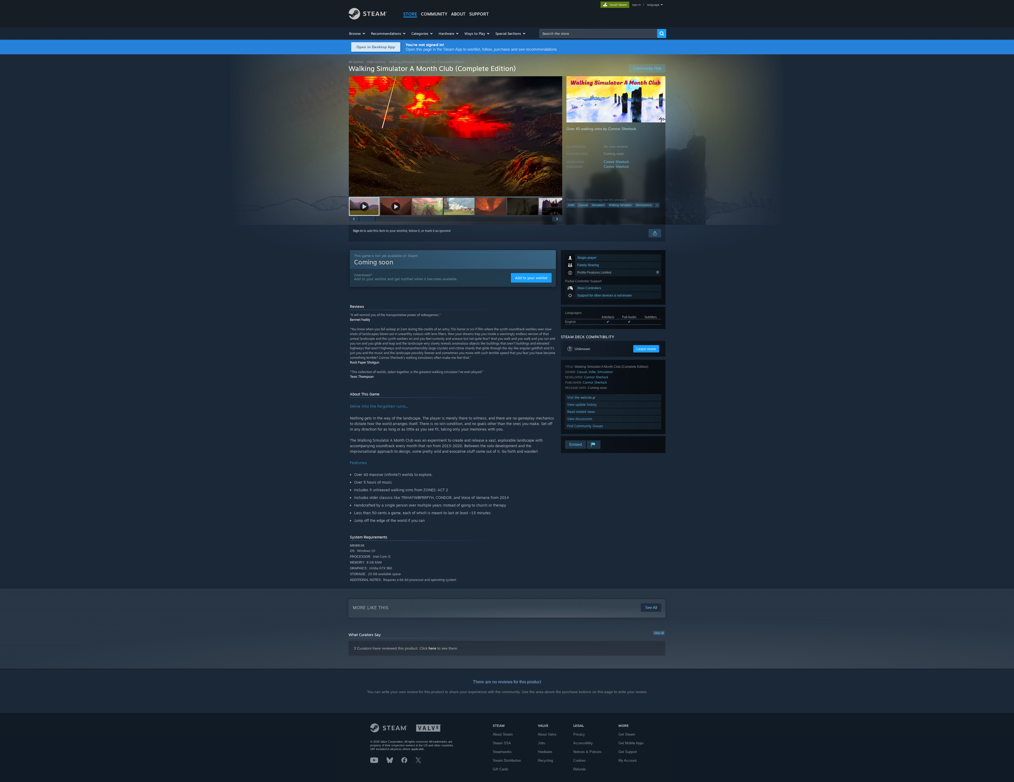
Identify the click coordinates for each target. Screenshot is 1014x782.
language (653, 5)
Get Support (627, 752)
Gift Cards (500, 769)
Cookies (579, 760)
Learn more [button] (646, 349)
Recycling (545, 760)
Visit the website (580, 397)
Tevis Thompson (362, 377)
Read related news (581, 412)
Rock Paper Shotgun (364, 362)
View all (659, 633)
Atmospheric (644, 205)
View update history (582, 405)
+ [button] (657, 205)
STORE (410, 14)
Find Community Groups (585, 426)
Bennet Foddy (360, 320)
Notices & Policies (587, 752)
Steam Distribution (507, 760)
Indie (571, 205)
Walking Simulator (620, 205)
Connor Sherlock (616, 162)
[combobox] (598, 33)
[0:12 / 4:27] (455, 136)
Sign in (358, 231)
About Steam (503, 734)
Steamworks (502, 752)
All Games (356, 62)
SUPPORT (479, 14)
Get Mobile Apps (631, 743)
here (432, 648)
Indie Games (376, 62)
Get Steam (626, 734)
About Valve (547, 734)
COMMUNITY (434, 14)
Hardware (545, 752)
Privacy (579, 734)
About (458, 14)
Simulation (598, 205)
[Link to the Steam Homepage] (368, 18)
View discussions (579, 419)
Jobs (541, 743)
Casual (583, 205)
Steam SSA (502, 743)
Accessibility (583, 743)
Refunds (579, 769)
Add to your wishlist (531, 278)
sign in (636, 5)
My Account (627, 760)
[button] (357, 33)
